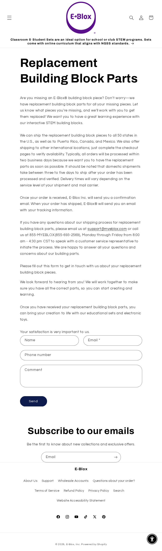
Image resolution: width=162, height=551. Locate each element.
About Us (30, 480)
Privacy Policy (98, 490)
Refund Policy (74, 490)
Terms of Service (47, 490)
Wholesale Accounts (73, 480)
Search (118, 490)
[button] (9, 18)
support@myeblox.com (107, 229)
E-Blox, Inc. (73, 544)
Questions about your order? (114, 480)
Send (33, 401)
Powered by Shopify (94, 544)
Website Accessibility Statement (81, 500)
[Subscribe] (116, 457)
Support (48, 480)
